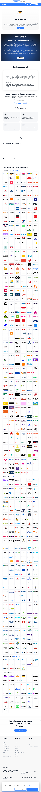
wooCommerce (17, 746)
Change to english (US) (16, 1)
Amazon (16, 740)
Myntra (16, 744)
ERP (3, 754)
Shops (14, 476)
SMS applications (16, 656)
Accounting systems (17, 545)
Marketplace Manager (6, 744)
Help (30, 742)
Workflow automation (7, 758)
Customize (20, 789)
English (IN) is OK (25, 1)
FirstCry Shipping (17, 760)
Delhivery (16, 754)
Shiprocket (16, 750)
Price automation (6, 748)
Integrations (19, 17)
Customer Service (6, 750)
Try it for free (33, 4)
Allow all (32, 789)
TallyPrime (16, 756)
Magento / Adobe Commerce (19, 752)
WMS (4, 752)
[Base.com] (4, 4)
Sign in (28, 4)
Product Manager (6, 746)
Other (14, 672)
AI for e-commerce (6, 761)
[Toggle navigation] (39, 4)
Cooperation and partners (33, 746)
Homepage (14, 17)
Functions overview (6, 740)
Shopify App (17, 742)
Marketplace (15, 170)
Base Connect (5, 760)
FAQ (30, 744)
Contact (30, 740)
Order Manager (5, 742)
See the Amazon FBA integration (21, 103)
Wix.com (16, 748)
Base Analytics (5, 763)
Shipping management (7, 756)
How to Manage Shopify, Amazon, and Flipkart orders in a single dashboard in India (28, 777)
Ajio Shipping (17, 758)
